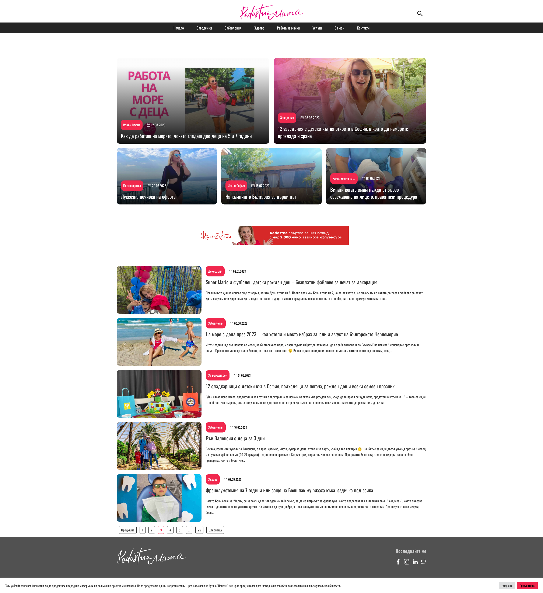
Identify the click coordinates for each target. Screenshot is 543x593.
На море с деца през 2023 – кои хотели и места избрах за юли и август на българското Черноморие (302, 334)
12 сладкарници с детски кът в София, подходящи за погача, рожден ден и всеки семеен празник (300, 386)
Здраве (259, 28)
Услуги (317, 28)
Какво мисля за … (344, 178)
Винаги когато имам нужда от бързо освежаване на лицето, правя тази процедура (373, 193)
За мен (339, 28)
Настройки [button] (507, 585)
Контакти (363, 28)
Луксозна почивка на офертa (148, 196)
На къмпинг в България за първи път (260, 196)
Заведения (204, 28)
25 (199, 529)
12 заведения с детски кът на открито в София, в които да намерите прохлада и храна (343, 132)
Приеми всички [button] (527, 585)
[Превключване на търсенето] (420, 13)
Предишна (127, 529)
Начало (179, 28)
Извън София (131, 124)
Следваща (215, 529)
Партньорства (132, 185)
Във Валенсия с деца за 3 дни (235, 438)
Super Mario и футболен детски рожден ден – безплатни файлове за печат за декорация (291, 282)
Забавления (233, 28)
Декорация (215, 271)
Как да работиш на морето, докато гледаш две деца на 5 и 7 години (186, 135)
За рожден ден (217, 375)
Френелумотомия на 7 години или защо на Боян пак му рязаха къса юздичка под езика (289, 490)
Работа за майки (288, 28)
